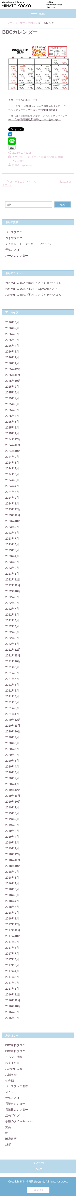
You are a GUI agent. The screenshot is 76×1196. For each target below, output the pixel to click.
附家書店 (11, 1138)
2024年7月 (12, 468)
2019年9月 (12, 807)
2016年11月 (12, 1000)
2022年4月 (12, 626)
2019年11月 (12, 795)
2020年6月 (12, 754)
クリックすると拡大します (22, 100)
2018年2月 (12, 912)
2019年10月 (13, 801)
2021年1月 (12, 714)
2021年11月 (12, 655)
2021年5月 (12, 690)
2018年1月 (12, 918)
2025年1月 (12, 433)
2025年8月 (12, 392)
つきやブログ (13, 238)
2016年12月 (13, 994)
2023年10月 (13, 521)
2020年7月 (12, 749)
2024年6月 (12, 474)
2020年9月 (12, 737)
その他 (9, 1080)
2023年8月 (12, 532)
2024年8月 (12, 462)
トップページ (38, 1162)
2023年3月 (12, 562)
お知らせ (11, 1074)
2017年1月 (12, 988)
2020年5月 (12, 760)
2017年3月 (12, 977)
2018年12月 (13, 854)
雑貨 (8, 1144)
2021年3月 (12, 702)
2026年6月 (12, 334)
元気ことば (66, 181)
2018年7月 (12, 883)
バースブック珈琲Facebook (43, 109)
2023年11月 (12, 515)
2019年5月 (12, 830)
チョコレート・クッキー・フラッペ (28, 243)
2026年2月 (12, 357)
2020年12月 (13, 719)
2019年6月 (12, 825)
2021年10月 (13, 661)
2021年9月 (12, 667)
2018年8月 (12, 877)
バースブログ (13, 232)
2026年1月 (12, 363)
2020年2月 (12, 778)
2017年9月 (12, 941)
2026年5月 (12, 339)
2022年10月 (13, 591)
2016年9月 (12, 1012)
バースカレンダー (16, 255)
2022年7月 (12, 608)
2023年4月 (12, 556)
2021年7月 (12, 678)
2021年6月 (12, 684)
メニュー (11, 1092)
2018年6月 (12, 889)
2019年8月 (12, 813)
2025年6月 (12, 404)
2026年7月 (12, 328)
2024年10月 (13, 450)
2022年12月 (13, 579)
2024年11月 (12, 445)
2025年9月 (12, 386)
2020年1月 (12, 784)
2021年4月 (12, 696)
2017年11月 (12, 930)
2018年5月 (12, 895)
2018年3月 (12, 906)
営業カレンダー (15, 1103)
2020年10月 (13, 731)
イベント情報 (13, 1057)
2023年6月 (12, 544)
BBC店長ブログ (15, 1045)
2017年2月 (12, 982)
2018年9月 (12, 871)
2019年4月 (12, 836)
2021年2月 (12, 708)
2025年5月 (12, 410)
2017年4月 (12, 971)
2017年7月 (12, 953)
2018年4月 (12, 901)
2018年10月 (13, 865)
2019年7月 (12, 819)
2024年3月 (12, 491)
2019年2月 (12, 842)
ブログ (38, 1169)
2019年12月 (13, 789)
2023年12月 (13, 509)
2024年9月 (12, 456)
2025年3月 (12, 421)
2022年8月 (12, 602)
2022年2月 (12, 638)
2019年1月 (12, 848)
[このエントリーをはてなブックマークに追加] (10, 135)
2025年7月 (12, 398)
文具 (8, 1127)
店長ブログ (12, 1115)
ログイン (39, 1189)
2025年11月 (12, 374)
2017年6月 (12, 959)
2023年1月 (12, 573)
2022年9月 (12, 597)
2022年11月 (12, 585)
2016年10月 (13, 1006)
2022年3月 (12, 632)
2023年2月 (12, 567)
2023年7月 (12, 538)
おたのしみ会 (13, 1068)
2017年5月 (12, 965)
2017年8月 (12, 947)
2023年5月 (12, 550)
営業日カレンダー (16, 1109)
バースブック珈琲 (36, 157)
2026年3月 (12, 351)
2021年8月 (12, 673)
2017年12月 (13, 924)
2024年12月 (13, 439)
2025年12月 (13, 369)
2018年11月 (12, 860)
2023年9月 (12, 526)
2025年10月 (13, 380)
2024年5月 (12, 480)
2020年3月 (12, 772)
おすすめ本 (12, 1062)
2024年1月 (12, 503)
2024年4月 (12, 486)
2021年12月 (13, 649)
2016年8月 (12, 1017)
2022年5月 (12, 620)
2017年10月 (13, 936)
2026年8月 (12, 322)
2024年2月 (12, 497)
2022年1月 (12, 643)
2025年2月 (12, 427)
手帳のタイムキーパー (19, 1121)
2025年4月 (12, 415)
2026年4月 (12, 345)
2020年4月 (12, 766)
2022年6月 (12, 614)
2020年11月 (12, 725)
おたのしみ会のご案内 (19, 283)
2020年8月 (12, 743)
